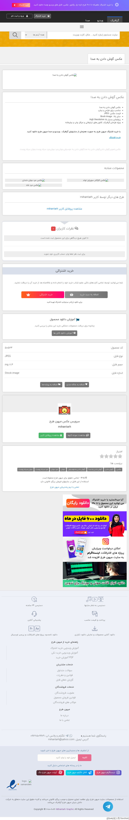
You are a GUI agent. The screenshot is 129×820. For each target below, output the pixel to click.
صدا (87, 20)
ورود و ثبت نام (18, 16)
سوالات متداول (64, 670)
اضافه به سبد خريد (89, 294)
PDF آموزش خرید (65, 657)
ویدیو (100, 20)
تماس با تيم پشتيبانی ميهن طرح (64, 487)
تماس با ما (64, 720)
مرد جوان (54, 469)
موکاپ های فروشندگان (64, 702)
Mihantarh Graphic (65, 809)
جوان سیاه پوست (25, 469)
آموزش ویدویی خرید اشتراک (64, 648)
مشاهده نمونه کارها (77, 435)
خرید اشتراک (24, 5)
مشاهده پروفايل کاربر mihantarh (64, 209)
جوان (63, 469)
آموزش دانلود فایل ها (63, 333)
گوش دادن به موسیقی (76, 469)
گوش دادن (109, 469)
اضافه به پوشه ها (50, 384)
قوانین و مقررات (64, 675)
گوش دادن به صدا (95, 469)
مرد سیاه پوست (42, 469)
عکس (118, 469)
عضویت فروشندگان (64, 693)
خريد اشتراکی (46, 294)
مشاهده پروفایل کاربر (50, 435)
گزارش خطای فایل (64, 680)
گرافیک (115, 20)
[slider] (111, 456)
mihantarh (64, 427)
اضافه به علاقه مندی (75, 384)
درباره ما (64, 715)
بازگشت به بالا (15, 585)
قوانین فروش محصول (65, 697)
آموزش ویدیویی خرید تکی (64, 652)
